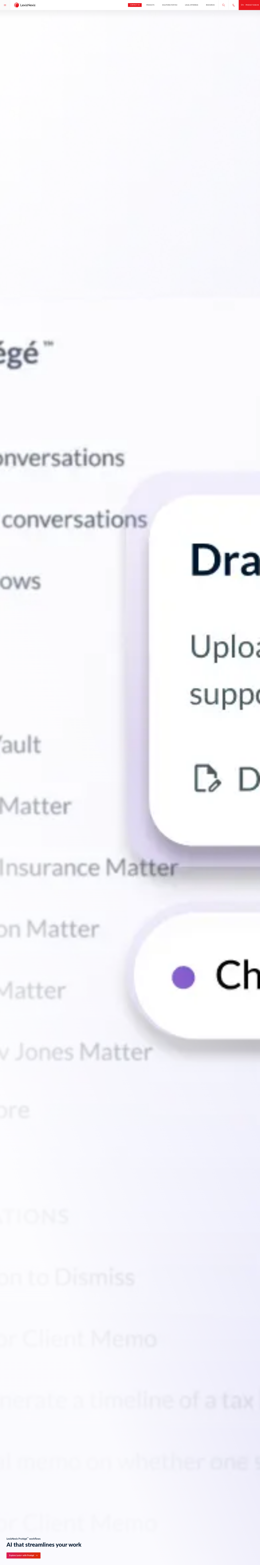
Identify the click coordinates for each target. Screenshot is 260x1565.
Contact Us (135, 5)
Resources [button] (210, 5)
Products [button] (150, 5)
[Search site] (223, 5)
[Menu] (5, 5)
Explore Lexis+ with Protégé (22, 1555)
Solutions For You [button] (169, 5)
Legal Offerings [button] (191, 5)
